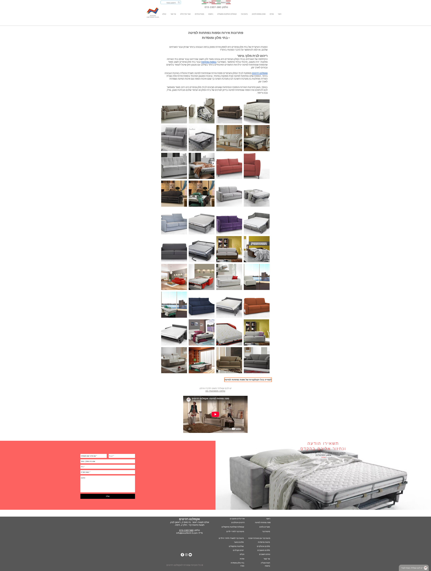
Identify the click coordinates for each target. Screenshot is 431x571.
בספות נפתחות (208, 61)
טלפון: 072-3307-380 (216, 7)
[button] (174, 110)
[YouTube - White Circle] (190, 554)
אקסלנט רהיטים (260, 73)
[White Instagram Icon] (186, 554)
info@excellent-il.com (187, 533)
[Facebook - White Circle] (182, 554)
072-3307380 (186, 530)
